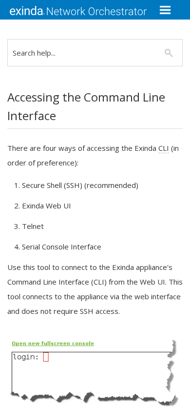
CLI (163, 148)
